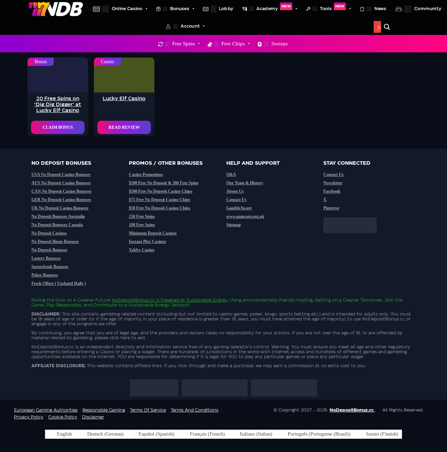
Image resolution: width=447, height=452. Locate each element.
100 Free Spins (142, 224)
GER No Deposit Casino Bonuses (61, 199)
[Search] (387, 27)
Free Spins (183, 43)
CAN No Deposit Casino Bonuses (61, 191)
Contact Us (236, 199)
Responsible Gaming (103, 410)
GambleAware (239, 208)
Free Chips (233, 43)
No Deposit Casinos (49, 233)
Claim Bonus (58, 127)
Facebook (331, 191)
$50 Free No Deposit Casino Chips (159, 208)
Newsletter (332, 182)
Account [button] (190, 26)
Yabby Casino (141, 249)
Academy (273, 8)
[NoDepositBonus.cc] (56, 8)
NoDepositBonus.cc (133, 300)
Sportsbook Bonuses (49, 266)
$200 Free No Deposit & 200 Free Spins (164, 182)
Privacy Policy (28, 417)
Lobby (226, 9)
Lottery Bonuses (46, 258)
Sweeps (279, 43)
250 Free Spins (142, 216)
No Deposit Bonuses (49, 249)
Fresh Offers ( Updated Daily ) (58, 283)
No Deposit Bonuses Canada (57, 224)
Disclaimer (93, 417)
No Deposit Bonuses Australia (58, 216)
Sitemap (233, 224)
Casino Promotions (146, 174)
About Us (235, 191)
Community (427, 9)
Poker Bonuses (44, 275)
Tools (332, 8)
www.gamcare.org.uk (245, 216)
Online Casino (127, 9)
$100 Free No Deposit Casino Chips (160, 191)
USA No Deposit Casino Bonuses (60, 174)
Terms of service (148, 410)
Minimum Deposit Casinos (153, 233)
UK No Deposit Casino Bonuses (59, 208)
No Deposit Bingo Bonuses (55, 241)
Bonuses (179, 9)
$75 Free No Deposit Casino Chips (159, 199)
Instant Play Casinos (147, 241)
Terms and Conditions (194, 410)
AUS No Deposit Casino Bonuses (61, 182)
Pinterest (331, 208)
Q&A (231, 174)
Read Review (124, 127)
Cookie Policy (62, 417)
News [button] (380, 9)
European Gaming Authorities (46, 410)
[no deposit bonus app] (353, 236)
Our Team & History (244, 182)
